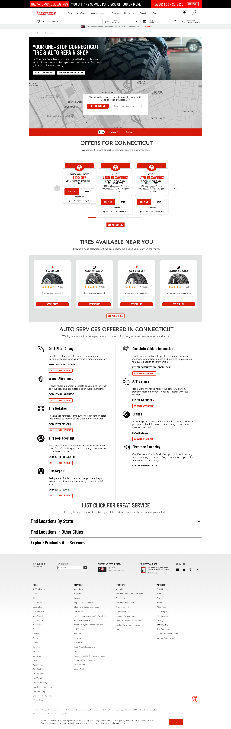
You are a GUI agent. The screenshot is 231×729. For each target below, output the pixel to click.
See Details (79, 197)
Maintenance (162, 616)
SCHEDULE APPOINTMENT (60, 370)
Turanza (36, 634)
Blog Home (162, 589)
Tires (159, 594)
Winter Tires (38, 700)
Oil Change (162, 612)
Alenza (35, 594)
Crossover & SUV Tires (42, 696)
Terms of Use (46, 710)
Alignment (78, 594)
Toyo (35, 661)
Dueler (35, 643)
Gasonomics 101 (123, 607)
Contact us (37, 566)
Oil (75, 652)
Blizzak (35, 598)
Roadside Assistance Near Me (128, 621)
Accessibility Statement (91, 710)
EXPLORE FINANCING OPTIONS (145, 465)
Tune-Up (77, 638)
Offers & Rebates (123, 612)
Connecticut (49, 33)
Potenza (36, 638)
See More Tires (115, 316)
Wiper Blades (80, 669)
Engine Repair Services (84, 603)
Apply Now (111, 568)
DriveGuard (38, 616)
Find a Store (141, 106)
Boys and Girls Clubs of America (129, 594)
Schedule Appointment (125, 616)
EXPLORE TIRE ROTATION (60, 424)
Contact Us (120, 598)
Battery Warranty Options (167, 634)
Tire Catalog (38, 669)
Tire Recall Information (42, 687)
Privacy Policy (58, 710)
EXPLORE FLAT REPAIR (59, 489)
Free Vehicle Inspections (84, 647)
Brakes (77, 598)
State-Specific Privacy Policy (149, 710)
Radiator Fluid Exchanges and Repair (89, 656)
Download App (152, 573)
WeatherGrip (38, 625)
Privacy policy (119, 723)
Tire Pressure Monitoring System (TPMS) (91, 616)
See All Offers (115, 225)
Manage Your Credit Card (116, 570)
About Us (119, 589)
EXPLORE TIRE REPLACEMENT (62, 456)
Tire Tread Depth (40, 692)
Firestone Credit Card (125, 603)
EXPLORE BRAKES (140, 432)
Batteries (78, 634)
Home (39, 33)
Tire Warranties (39, 678)
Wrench (119, 630)
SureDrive (37, 656)
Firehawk (36, 652)
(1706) (145, 287)
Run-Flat (36, 647)
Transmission (79, 665)
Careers (78, 710)
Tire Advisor (38, 674)
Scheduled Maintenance (84, 660)
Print (87, 192)
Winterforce (38, 620)
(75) (103, 287)
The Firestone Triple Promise (128, 625)
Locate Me (100, 106)
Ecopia (35, 629)
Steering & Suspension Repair (86, 607)
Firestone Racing (40, 683)
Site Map (35, 710)
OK (176, 722)
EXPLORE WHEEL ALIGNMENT (61, 394)
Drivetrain (78, 643)
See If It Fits (52, 304)
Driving (160, 621)
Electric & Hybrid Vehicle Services (88, 625)
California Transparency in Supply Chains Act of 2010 (120, 710)
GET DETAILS (145, 27)
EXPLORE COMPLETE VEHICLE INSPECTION (151, 367)
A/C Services (79, 629)
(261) (61, 287)
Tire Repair (78, 612)
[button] (70, 13)
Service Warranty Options (167, 638)
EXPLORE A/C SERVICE (142, 400)
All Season (37, 603)
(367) (187, 287)
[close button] (228, 719)
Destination (37, 607)
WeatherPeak (38, 612)
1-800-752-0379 (193, 22)
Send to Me (72, 192)
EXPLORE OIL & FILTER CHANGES (63, 364)
